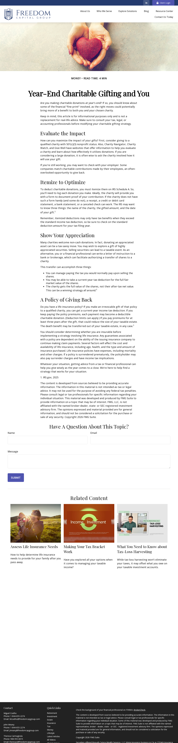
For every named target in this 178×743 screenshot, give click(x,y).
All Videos (51, 739)
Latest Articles (53, 736)
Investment (52, 716)
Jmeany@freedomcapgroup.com (24, 730)
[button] (85, 11)
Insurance (51, 723)
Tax (48, 726)
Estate (50, 719)
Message (13, 451)
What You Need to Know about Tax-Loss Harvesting (142, 549)
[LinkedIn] (146, 3)
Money (50, 729)
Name (11, 432)
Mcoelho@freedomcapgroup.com (24, 719)
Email (93, 432)
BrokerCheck (139, 710)
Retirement (52, 713)
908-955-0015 (16, 739)
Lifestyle (51, 733)
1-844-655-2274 (17, 716)
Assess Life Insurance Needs (34, 546)
